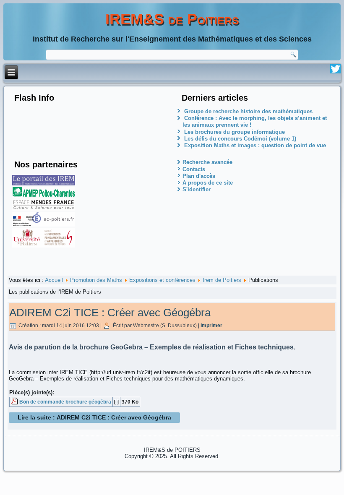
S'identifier (196, 189)
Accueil (54, 280)
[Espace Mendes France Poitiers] (43, 209)
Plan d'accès (198, 176)
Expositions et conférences (162, 280)
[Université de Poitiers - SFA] (43, 245)
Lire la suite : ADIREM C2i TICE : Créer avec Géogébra (94, 417)
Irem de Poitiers (222, 280)
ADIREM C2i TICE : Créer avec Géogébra (110, 312)
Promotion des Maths (96, 280)
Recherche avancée (207, 162)
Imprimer (211, 325)
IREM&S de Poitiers (172, 19)
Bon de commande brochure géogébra (65, 401)
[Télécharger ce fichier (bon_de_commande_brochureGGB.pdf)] (15, 401)
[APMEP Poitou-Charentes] (43, 195)
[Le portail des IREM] (43, 183)
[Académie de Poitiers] (43, 224)
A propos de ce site (207, 183)
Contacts (193, 169)
